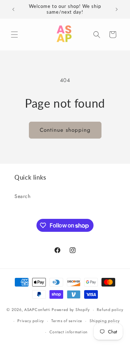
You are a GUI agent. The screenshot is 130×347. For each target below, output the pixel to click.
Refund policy (110, 309)
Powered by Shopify (71, 309)
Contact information (68, 332)
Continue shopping (65, 130)
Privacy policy (30, 321)
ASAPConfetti (38, 309)
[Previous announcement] (13, 9)
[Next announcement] (117, 9)
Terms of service (66, 321)
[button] (14, 34)
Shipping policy (105, 321)
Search (22, 196)
